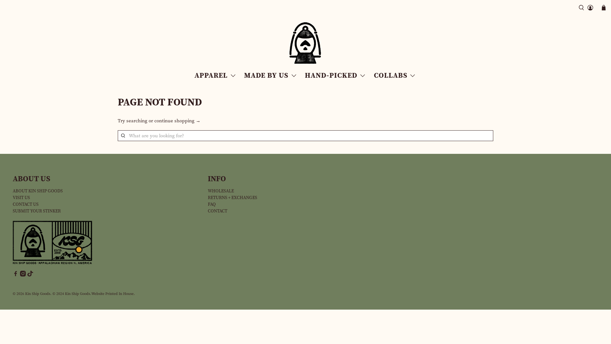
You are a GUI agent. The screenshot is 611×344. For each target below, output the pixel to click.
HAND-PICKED (331, 75)
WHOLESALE (221, 191)
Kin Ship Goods (37, 293)
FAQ (212, 204)
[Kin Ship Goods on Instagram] (23, 275)
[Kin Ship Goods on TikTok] (30, 275)
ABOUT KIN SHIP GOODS (38, 191)
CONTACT (217, 211)
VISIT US (21, 198)
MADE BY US (266, 75)
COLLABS (390, 75)
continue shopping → (177, 121)
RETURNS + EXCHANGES (232, 198)
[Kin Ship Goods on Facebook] (15, 275)
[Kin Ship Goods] (305, 43)
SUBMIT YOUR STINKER (37, 211)
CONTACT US (26, 204)
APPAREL (211, 75)
